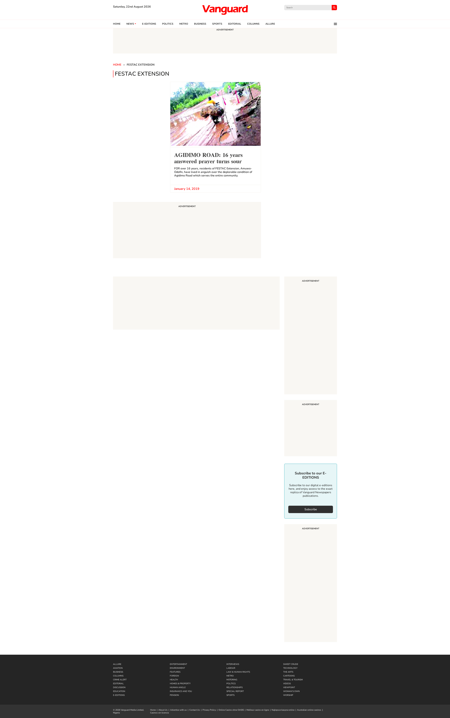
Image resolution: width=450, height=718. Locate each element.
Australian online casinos (309, 710)
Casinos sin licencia (159, 712)
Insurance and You (181, 691)
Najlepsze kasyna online (283, 710)
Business (200, 24)
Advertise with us (178, 710)
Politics (167, 24)
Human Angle (178, 687)
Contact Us (194, 710)
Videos (287, 683)
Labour (230, 668)
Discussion (119, 687)
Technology (290, 668)
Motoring (231, 679)
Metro (183, 24)
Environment (177, 668)
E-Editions (119, 695)
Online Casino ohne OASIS (231, 710)
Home (116, 24)
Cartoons (289, 675)
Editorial (234, 24)
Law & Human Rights (238, 672)
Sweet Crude (290, 664)
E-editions (149, 24)
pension (174, 695)
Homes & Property (180, 683)
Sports (217, 24)
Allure (117, 664)
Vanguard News (225, 10)
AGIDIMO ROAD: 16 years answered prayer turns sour (208, 157)
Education (119, 691)
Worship (288, 695)
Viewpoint (289, 687)
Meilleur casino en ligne (257, 710)
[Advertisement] (310, 336)
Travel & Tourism (293, 679)
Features (175, 672)
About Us (163, 710)
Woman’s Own (291, 691)
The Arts (288, 672)
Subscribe (310, 509)
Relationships (234, 687)
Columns (253, 24)
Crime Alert (120, 679)
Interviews (232, 664)
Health (174, 679)
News (130, 24)
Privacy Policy (209, 710)
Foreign (174, 675)
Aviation (118, 668)
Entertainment (178, 664)
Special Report (235, 691)
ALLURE (270, 24)
